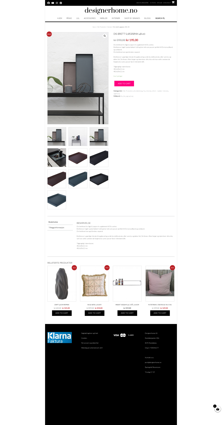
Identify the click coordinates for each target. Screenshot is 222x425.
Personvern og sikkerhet (90, 343)
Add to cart (124, 84)
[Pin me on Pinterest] (61, 2)
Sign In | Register (142, 3)
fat (124, 96)
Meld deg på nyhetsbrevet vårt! (92, 348)
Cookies (84, 338)
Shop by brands (132, 18)
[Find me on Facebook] (48, 2)
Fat (144, 91)
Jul (78, 18)
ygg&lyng (117, 94)
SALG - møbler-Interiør (160, 91)
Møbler (103, 18)
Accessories (90, 18)
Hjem (59, 18)
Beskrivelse (53, 222)
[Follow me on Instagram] (57, 2)
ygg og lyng (129, 96)
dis (122, 96)
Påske (69, 18)
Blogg (147, 18)
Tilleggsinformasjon (56, 227)
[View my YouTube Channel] (52, 2)
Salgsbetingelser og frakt (89, 333)
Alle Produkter (101, 27)
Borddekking (138, 91)
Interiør (116, 18)
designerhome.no (111, 11)
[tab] (60, 222)
